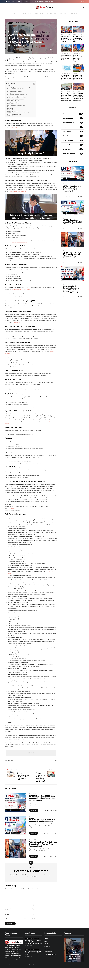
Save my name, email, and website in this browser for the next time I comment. (26, 918)
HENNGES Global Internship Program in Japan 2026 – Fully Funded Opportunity (71, 289)
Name (6, 905)
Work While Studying (13, 111)
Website (7, 914)
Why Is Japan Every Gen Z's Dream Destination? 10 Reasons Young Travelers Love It (72, 255)
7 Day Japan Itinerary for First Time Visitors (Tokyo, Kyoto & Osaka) (78, 58)
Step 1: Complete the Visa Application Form (18, 97)
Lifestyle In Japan (39, 13)
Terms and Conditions (50, 954)
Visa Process (73, 13)
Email (6, 909)
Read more (33, 810)
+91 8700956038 (11, 508)
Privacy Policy (48, 951)
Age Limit (11, 108)
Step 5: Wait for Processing (14, 103)
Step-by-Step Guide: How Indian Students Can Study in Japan (21, 87)
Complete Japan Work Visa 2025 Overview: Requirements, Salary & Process (66, 97)
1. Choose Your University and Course (16, 88)
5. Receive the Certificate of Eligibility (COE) (18, 94)
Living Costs (11, 109)
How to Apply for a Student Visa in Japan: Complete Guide (66, 78)
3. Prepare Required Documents (15, 91)
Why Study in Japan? (11, 85)
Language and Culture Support (19, 242)
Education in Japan (52, 13)
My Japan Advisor (15, 965)
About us (46, 944)
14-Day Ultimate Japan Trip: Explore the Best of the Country (66, 39)
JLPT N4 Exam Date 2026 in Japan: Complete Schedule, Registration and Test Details (72, 189)
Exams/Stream (16, 322)
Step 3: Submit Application (14, 100)
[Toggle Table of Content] (33, 83)
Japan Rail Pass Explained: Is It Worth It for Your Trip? (78, 78)
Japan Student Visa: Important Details (17, 105)
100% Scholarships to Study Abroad (17, 191)
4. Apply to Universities (13, 93)
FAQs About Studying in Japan (15, 114)
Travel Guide (63, 13)
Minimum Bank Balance (14, 106)
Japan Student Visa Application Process (17, 96)
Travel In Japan (27, 13)
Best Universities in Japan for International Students (66, 58)
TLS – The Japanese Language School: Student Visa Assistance (22, 112)
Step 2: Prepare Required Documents (16, 99)
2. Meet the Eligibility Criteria (15, 90)
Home (13, 13)
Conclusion (11, 115)
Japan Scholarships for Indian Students (21, 289)
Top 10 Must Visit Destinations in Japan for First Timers (42, 1)
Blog (19, 13)
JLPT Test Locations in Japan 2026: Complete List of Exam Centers (72, 222)
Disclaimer (47, 949)
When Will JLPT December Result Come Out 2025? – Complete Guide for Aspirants (78, 97)
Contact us (47, 946)
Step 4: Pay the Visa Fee (14, 102)
